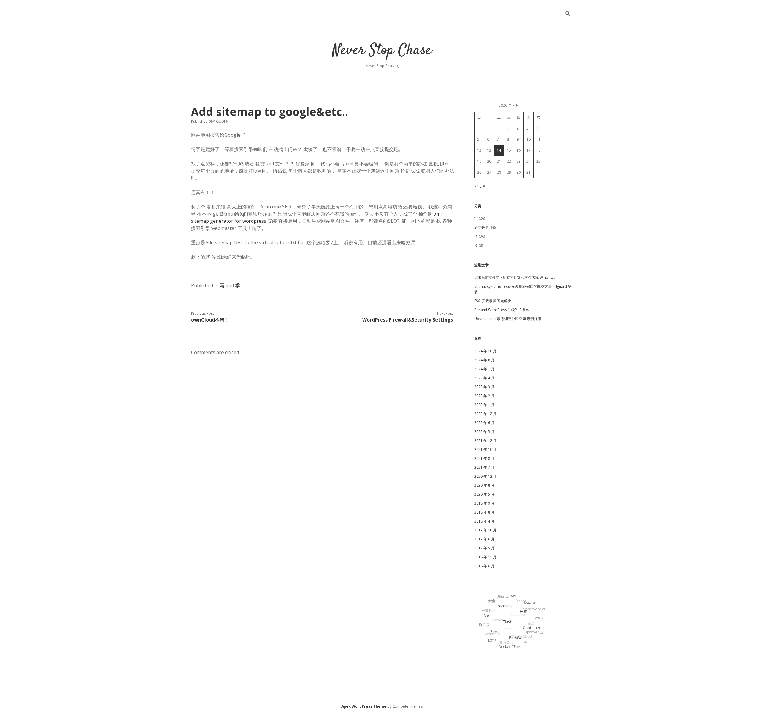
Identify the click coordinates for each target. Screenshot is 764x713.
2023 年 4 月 (484, 377)
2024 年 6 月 (484, 359)
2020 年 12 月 (485, 476)
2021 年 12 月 (485, 440)
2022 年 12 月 (485, 413)
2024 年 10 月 (485, 351)
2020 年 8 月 (484, 485)
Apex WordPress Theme (363, 706)
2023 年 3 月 (484, 386)
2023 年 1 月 (484, 404)
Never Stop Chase (382, 51)
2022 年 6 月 (484, 422)
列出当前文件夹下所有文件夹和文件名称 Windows (514, 277)
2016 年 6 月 (484, 565)
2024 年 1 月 (484, 368)
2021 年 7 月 (484, 467)
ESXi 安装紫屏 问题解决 (492, 300)
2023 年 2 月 (484, 395)
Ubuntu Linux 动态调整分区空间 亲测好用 (507, 318)
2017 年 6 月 (484, 539)
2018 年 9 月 (484, 503)
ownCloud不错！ (210, 319)
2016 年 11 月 (485, 557)
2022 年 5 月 (484, 431)
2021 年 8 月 (484, 458)
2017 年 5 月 (484, 548)
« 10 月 (480, 186)
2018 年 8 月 (484, 512)
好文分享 (481, 227)
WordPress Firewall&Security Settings (407, 319)
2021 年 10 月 (485, 449)
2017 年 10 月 (485, 530)
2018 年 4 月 (484, 521)
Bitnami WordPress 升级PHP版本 (501, 309)
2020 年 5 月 (484, 494)
